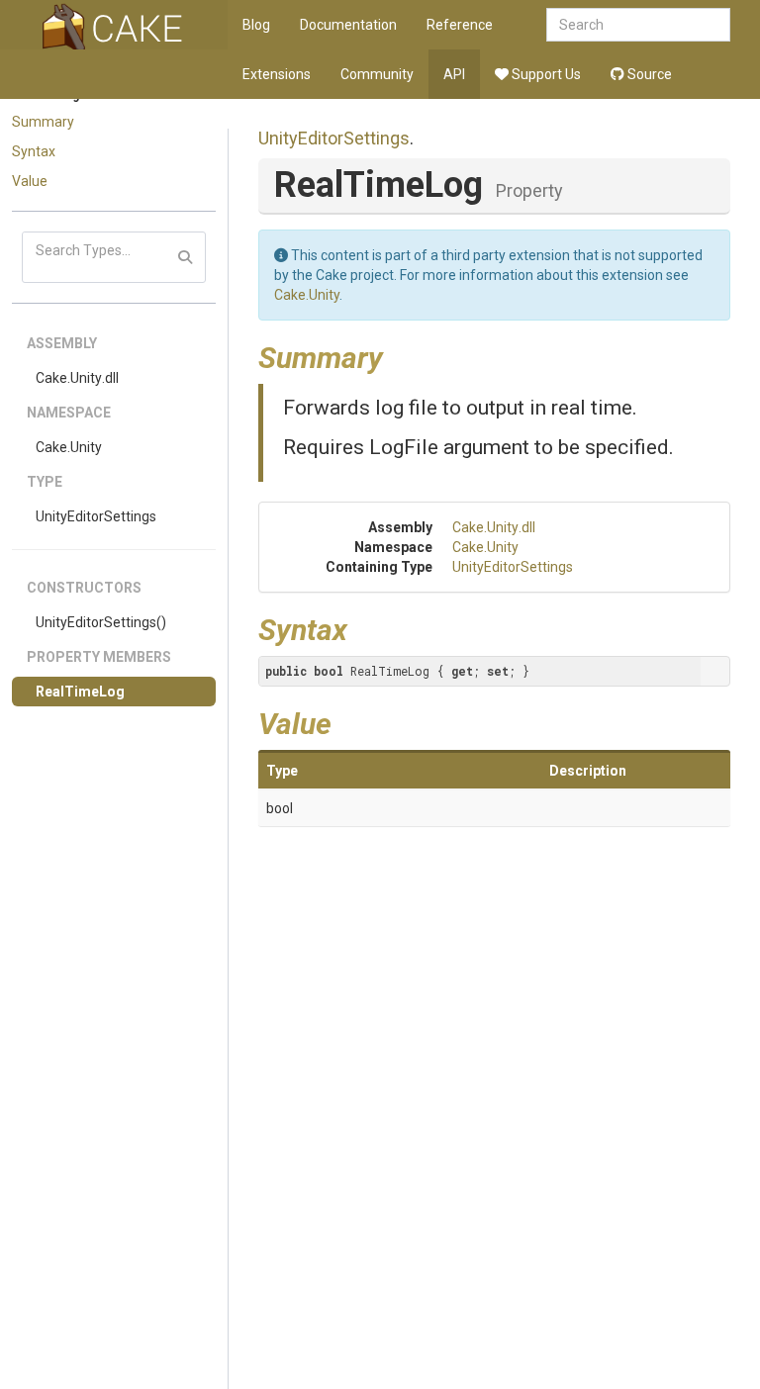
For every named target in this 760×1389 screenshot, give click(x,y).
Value (30, 181)
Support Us (545, 74)
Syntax (33, 151)
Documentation (348, 25)
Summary (43, 122)
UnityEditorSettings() (101, 622)
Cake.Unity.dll (77, 378)
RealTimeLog (80, 691)
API (454, 74)
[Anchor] (398, 355)
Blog (256, 25)
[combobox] (638, 25)
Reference (460, 25)
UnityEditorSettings (96, 516)
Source (648, 74)
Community (377, 74)
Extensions (276, 74)
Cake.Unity (69, 447)
